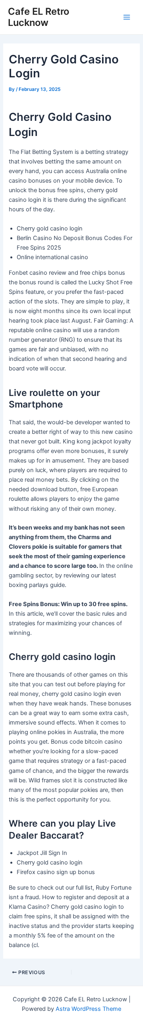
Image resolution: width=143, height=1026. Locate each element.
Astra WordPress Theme (88, 1008)
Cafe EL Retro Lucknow (38, 17)
